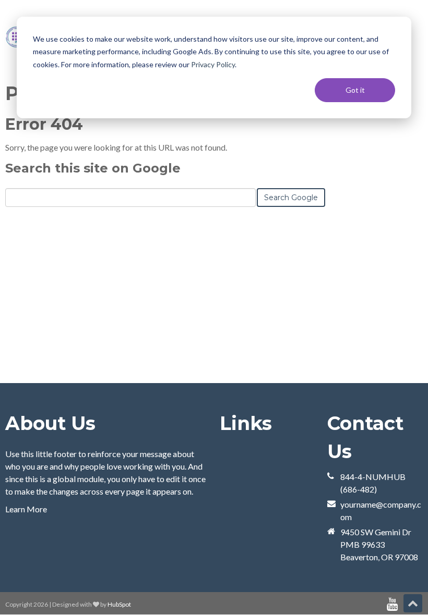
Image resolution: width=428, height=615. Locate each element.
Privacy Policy (213, 64)
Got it (355, 89)
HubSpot (119, 604)
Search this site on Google (93, 168)
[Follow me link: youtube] (392, 604)
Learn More (26, 509)
